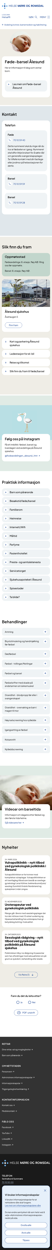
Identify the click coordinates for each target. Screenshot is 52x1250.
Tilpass (26, 1240)
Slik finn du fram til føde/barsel (27, 371)
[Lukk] (45, 1190)
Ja (21, 1002)
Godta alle (26, 1225)
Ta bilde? (15, 596)
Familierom (16, 509)
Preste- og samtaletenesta (25, 562)
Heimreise (15, 518)
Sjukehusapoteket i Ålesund (26, 579)
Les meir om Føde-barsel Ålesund (27, 86)
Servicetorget (18, 570)
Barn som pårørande (21, 492)
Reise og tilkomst (19, 362)
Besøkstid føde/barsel (22, 500)
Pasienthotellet (18, 553)
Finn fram (13, 325)
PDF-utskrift (28, 1012)
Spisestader (17, 588)
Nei (33, 1002)
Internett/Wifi (17, 527)
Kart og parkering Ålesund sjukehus (24, 343)
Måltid (13, 535)
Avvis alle (26, 1232)
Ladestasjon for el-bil (22, 353)
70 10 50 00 (8, 1182)
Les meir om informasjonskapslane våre (23, 1205)
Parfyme (14, 544)
